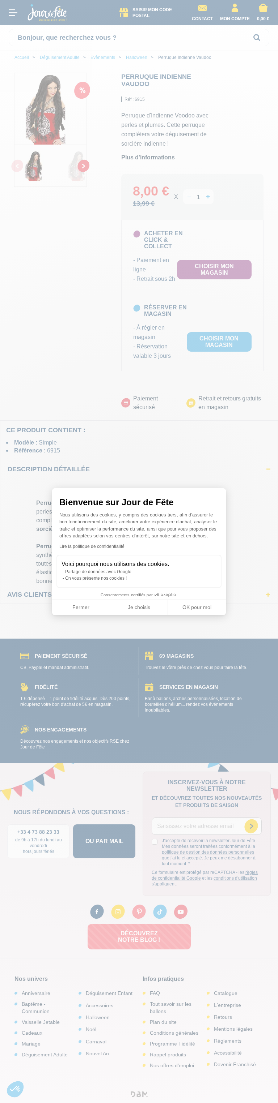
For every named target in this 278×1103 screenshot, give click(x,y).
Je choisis (139, 607)
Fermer (80, 607)
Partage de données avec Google (98, 571)
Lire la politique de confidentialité (92, 546)
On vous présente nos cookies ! (96, 578)
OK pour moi (196, 607)
